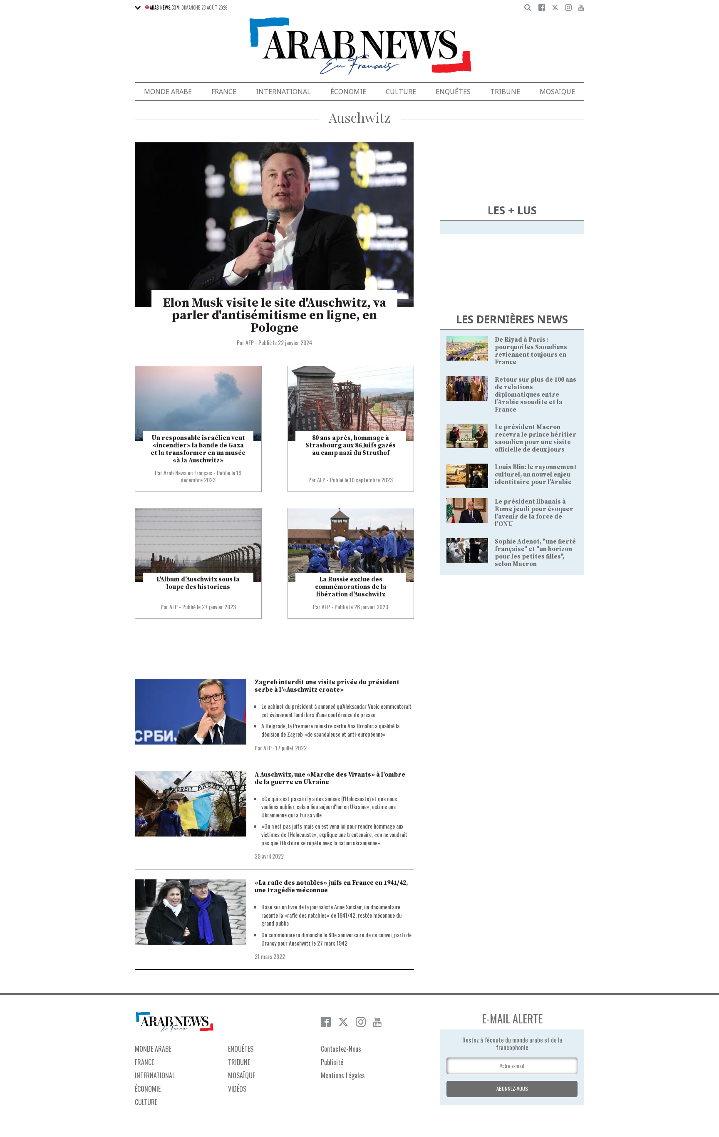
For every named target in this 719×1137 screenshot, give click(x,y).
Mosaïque (557, 91)
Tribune (505, 91)
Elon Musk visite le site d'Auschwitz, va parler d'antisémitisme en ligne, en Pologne (274, 315)
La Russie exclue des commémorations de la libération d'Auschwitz (351, 587)
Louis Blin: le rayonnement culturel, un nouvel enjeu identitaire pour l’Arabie (536, 474)
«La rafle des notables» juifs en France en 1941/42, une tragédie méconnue (331, 886)
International (283, 91)
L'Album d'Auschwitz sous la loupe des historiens (198, 583)
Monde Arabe (168, 91)
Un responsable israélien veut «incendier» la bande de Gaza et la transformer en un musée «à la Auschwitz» (198, 449)
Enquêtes (453, 91)
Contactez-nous (341, 1049)
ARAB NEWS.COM (165, 7)
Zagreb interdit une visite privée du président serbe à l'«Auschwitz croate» (327, 686)
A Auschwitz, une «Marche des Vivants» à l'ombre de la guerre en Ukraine (330, 778)
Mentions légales (343, 1075)
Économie (348, 91)
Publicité (332, 1062)
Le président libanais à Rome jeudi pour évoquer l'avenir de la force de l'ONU (534, 513)
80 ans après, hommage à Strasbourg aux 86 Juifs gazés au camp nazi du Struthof (350, 445)
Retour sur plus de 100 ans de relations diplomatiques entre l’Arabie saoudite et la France (535, 395)
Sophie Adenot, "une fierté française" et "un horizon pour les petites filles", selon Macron (535, 553)
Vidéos (237, 1089)
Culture (401, 91)
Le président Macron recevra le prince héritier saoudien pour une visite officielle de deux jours (535, 438)
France (223, 91)
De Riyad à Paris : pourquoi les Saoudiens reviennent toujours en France (531, 351)
